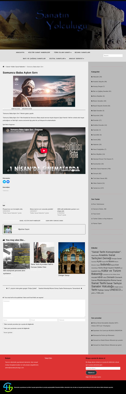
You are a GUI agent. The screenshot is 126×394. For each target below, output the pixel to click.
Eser (117, 265)
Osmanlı (95, 173)
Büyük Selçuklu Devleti (100, 106)
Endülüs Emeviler (98, 125)
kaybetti (94, 271)
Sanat (118, 280)
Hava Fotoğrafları (98, 149)
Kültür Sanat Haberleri (18, 66)
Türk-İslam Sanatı (98, 178)
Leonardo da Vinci (108, 274)
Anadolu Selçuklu (98, 81)
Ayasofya (93, 261)
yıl (95, 293)
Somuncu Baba (58, 220)
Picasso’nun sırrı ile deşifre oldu (13, 209)
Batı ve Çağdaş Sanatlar (100, 91)
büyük (113, 265)
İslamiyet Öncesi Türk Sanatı (102, 159)
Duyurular (96, 115)
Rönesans (111, 335)
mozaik (94, 277)
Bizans (111, 261)
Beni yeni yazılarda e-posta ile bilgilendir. (17, 328)
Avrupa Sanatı (117, 258)
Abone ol (91, 372)
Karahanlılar (97, 164)
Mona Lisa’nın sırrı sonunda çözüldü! (41, 209)
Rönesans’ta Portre (99, 335)
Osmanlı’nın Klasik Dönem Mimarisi (104, 340)
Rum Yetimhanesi (98, 204)
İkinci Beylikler (97, 154)
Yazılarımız (96, 188)
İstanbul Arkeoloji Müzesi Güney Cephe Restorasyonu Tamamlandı (59, 288)
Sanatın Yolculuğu (102, 286)
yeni (92, 293)
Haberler (96, 144)
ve (122, 290)
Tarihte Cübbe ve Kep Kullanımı (103, 218)
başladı (104, 261)
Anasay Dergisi (97, 86)
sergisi (116, 287)
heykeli (117, 268)
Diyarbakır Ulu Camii (99, 330)
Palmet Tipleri (97, 223)
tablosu (121, 287)
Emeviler (96, 120)
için (121, 268)
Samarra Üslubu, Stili (99, 209)
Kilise (99, 271)
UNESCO (115, 289)
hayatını (111, 268)
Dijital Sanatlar (97, 110)
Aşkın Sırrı (49, 220)
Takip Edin (48, 358)
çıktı (102, 293)
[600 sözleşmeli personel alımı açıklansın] (16, 255)
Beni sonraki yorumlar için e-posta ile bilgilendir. (19, 324)
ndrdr (100, 277)
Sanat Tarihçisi (114, 283)
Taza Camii (96, 214)
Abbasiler (96, 77)
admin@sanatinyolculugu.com (14, 367)
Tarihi (94, 289)
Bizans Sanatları (98, 101)
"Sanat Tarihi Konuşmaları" (106, 252)
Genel (8, 66)
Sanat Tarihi (98, 283)
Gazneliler (96, 135)
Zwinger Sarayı (63, 275)
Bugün (98, 265)
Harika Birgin (103, 268)
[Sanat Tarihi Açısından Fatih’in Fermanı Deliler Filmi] (44, 252)
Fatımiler (96, 130)
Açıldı (99, 261)
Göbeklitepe (94, 268)
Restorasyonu (103, 280)
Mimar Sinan (116, 274)
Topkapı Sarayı (103, 290)
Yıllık (98, 293)
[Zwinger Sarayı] (71, 258)
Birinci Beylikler (97, 96)
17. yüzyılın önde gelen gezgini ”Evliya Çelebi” (22, 288)
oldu (104, 277)
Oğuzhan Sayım (27, 109)
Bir (107, 261)
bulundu (106, 264)
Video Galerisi (97, 183)
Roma (113, 280)
